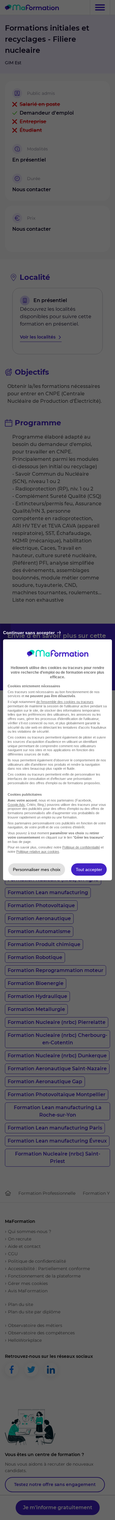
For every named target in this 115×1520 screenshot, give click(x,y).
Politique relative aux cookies (37, 851)
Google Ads (16, 804)
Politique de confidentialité (81, 847)
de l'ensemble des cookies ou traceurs (65, 702)
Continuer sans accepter (29, 632)
